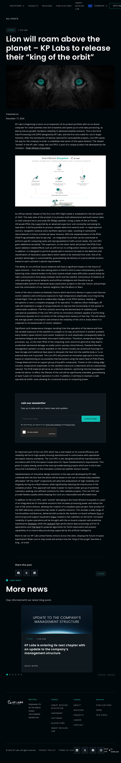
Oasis (53, 517)
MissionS (47, 6)
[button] (17, 6)
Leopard (51, 523)
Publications (64, 6)
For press (101, 715)
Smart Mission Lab (79, 6)
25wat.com (115, 751)
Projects (33, 6)
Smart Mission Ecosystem (38, 148)
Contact (79, 725)
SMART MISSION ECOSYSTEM (59, 706)
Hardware (57, 713)
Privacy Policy (70, 425)
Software (56, 718)
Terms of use (66, 750)
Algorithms (58, 723)
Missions (79, 710)
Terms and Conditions (53, 425)
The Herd (35, 527)
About (77, 705)
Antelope (32, 523)
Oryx (99, 513)
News (99, 710)
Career (77, 720)
